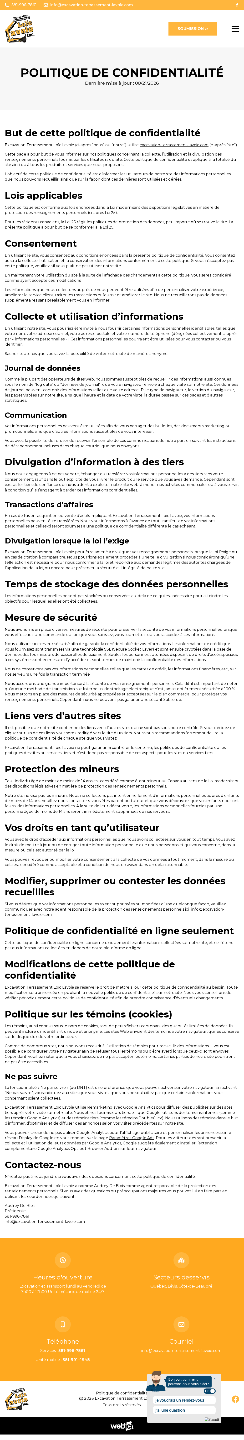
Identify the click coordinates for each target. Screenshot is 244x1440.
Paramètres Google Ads (131, 1138)
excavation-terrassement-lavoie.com (174, 145)
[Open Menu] (235, 29)
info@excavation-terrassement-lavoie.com (45, 1221)
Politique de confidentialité (122, 1393)
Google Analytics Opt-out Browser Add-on (78, 1148)
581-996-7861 (71, 1350)
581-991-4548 (76, 1359)
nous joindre (45, 1176)
